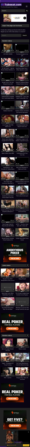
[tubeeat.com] (12, 4)
